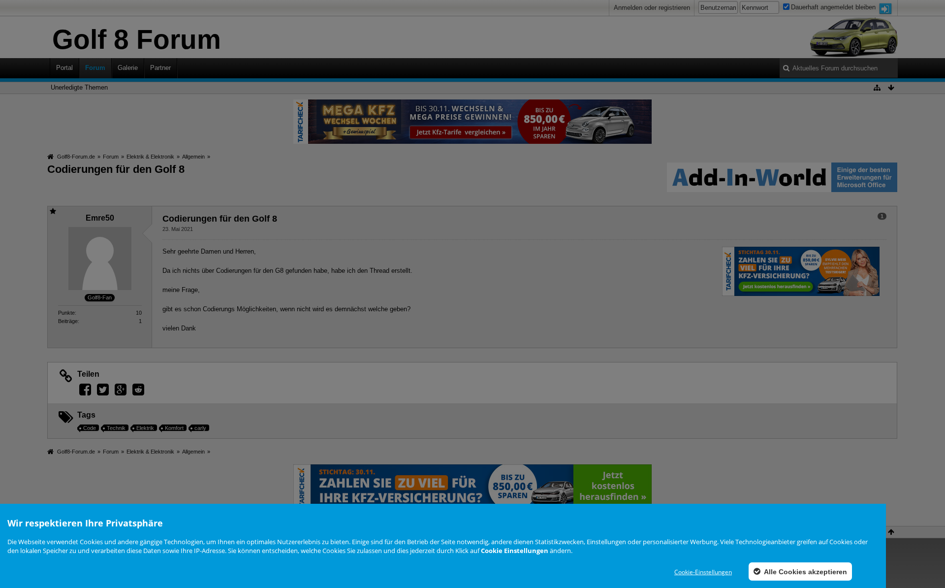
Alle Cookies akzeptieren (804, 572)
